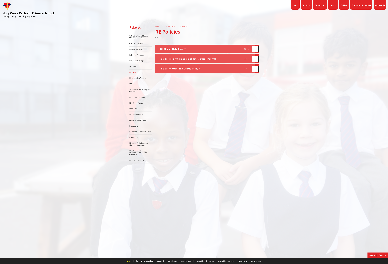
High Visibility (200, 261)
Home (157, 26)
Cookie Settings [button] (256, 261)
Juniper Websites (185, 261)
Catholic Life (170, 26)
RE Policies (184, 26)
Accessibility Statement (226, 261)
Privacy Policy (242, 261)
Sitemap (211, 261)
